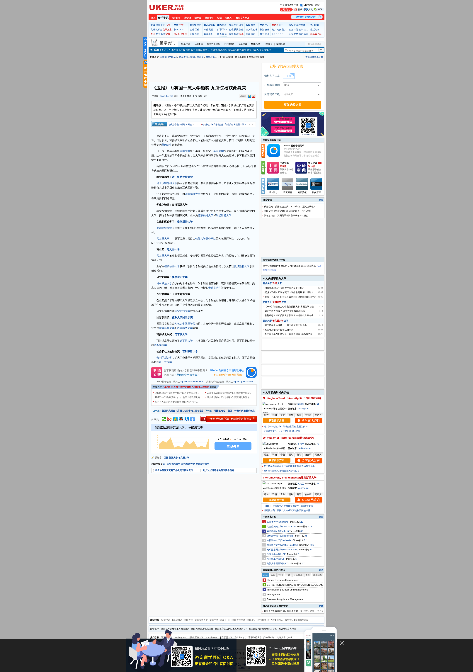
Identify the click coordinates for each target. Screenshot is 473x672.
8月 (277, 34)
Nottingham (303, 408)
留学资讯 (163, 17)
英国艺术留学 (213, 44)
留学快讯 (185, 44)
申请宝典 (284, 163)
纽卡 (281, 25)
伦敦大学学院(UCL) (277, 554)
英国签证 (251, 620)
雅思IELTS (225, 620)
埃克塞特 (287, 192)
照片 (291, 415)
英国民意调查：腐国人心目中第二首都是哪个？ (185, 410)
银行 (268, 49)
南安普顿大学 (182, 311)
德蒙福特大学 (205, 215)
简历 (188, 49)
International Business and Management (287, 589)
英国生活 (280, 44)
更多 (321, 199)
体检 (248, 34)
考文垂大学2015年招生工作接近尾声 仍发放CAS (288, 334)
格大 (274, 29)
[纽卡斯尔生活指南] (273, 184)
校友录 (308, 415)
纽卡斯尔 (273, 192)
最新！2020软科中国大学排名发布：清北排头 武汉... (290, 611)
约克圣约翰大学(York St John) (282, 526)
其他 (211, 29)
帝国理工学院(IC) (275, 559)
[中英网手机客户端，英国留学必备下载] (228, 419)
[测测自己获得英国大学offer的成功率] (204, 439)
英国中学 (209, 17)
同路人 (228, 17)
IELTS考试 (229, 44)
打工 (262, 34)
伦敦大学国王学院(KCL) (279, 563)
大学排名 (176, 17)
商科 (199, 25)
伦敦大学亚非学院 (205, 238)
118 (310, 526)
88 (301, 531)
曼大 (284, 29)
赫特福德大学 (188, 464)
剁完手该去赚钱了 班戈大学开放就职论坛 (285, 311)
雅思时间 (222, 49)
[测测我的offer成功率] (145, 48)
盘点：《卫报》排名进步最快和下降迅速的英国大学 (290, 297)
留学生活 (289, 620)
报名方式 (232, 49)
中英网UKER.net (168, 57)
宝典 (168, 34)
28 (318, 483)
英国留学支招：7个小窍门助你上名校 (282, 431)
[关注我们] (302, 9)
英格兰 (300, 404)
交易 (296, 34)
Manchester (303, 488)
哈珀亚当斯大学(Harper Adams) (283, 549)
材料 (236, 25)
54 (318, 404)
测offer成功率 (180, 34)
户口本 (167, 49)
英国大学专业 (201, 620)
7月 (273, 34)
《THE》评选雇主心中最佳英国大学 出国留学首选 (289, 306)
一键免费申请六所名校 (304, 17)
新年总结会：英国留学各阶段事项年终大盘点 (286, 215)
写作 (224, 29)
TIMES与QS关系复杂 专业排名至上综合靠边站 (177, 397)
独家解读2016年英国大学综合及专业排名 (284, 288)
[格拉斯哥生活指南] (316, 184)
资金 (241, 29)
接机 (253, 34)
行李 (255, 29)
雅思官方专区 (242, 17)
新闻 (299, 415)
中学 (181, 25)
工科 (197, 29)
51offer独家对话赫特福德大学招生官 (282, 470)
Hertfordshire (304, 448)
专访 (153, 34)
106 (312, 545)
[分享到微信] (164, 419)
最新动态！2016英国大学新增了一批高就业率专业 (289, 315)
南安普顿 (302, 192)
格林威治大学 (180, 277)
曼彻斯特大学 (185, 221)
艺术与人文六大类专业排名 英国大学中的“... (176, 402)
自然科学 (317, 575)
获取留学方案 (276, 420)
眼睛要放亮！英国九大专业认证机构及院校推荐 (287, 510)
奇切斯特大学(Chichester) (280, 540)
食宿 (267, 29)
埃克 (306, 34)
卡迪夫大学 (214, 287)
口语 (219, 29)
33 (311, 549)
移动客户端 (315, 34)
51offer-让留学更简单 (294, 145)
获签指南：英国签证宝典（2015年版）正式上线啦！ (290, 206)
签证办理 (255, 44)
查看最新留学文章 (314, 57)
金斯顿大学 (160, 345)
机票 (253, 25)
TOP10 (182, 29)
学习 (267, 25)
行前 (296, 29)
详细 (274, 415)
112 (301, 522)
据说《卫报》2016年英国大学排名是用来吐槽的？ (289, 292)
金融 (192, 29)
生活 (291, 34)
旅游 (262, 29)
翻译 (205, 49)
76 (318, 444)
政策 (241, 25)
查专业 (198, 17)
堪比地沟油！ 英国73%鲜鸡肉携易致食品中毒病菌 (238, 410)
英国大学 (167, 144)
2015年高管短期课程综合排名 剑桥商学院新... (229, 393)
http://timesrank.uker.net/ (192, 381)
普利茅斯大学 (190, 351)
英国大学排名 (197, 57)
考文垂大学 (162, 238)
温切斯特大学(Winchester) (280, 535)
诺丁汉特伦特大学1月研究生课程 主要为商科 (286, 426)
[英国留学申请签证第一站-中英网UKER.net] (166, 7)
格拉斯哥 (316, 192)
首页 (153, 17)
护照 (236, 29)
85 (305, 535)
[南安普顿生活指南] (302, 184)
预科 (158, 25)
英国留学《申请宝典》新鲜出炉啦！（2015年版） (289, 211)
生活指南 (314, 29)
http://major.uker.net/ (243, 381)
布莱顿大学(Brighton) (277, 522)
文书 (153, 29)
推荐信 (174, 49)
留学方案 (167, 29)
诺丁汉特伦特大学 (182, 176)
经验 (224, 25)
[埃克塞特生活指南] (287, 184)
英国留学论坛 (302, 620)
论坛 (219, 17)
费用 (158, 34)
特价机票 (262, 620)
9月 (281, 34)
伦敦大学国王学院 (182, 317)
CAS (210, 49)
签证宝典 (312, 163)
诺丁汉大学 (181, 334)
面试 (163, 34)
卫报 (166, 457)
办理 (231, 29)
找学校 (187, 17)
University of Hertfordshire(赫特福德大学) (288, 437)
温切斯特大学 (224, 215)
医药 (197, 34)
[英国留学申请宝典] (273, 173)
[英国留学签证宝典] (301, 173)
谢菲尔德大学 (192, 193)
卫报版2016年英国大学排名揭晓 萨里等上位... (177, 393)
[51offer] (275, 156)
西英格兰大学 (185, 328)
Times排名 (177, 620)
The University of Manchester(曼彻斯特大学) (290, 477)
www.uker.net (166, 96)
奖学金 (159, 29)
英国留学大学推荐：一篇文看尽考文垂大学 (286, 325)
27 (303, 563)
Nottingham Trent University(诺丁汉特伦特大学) (292, 398)
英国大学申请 (238, 620)
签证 (291, 29)
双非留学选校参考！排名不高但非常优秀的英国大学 (289, 466)
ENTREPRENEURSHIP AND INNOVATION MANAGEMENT (296, 585)
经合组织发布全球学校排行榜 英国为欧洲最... (229, 397)
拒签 (236, 34)
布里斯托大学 (167, 328)
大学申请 (198, 44)
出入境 (249, 29)
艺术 (168, 25)
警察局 (262, 49)
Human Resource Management (283, 580)
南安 (279, 29)
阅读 (224, 34)
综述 (266, 415)
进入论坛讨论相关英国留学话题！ (219, 470)
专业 (163, 25)
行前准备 (268, 44)
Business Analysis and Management (285, 599)
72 (305, 540)
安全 (267, 34)
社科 (192, 34)
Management (273, 594)
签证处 (199, 49)
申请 (296, 25)
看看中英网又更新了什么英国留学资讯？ (175, 470)
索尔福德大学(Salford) (278, 531)
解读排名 (208, 34)
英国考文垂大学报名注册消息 (279, 329)
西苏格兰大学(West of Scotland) (283, 545)
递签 (215, 49)
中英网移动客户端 (289, 5)
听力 (219, 34)
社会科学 (298, 575)
